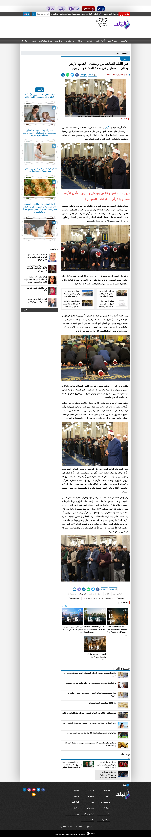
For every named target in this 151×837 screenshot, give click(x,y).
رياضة (80, 41)
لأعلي (124, 785)
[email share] (63, 75)
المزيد (25, 310)
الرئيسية (124, 41)
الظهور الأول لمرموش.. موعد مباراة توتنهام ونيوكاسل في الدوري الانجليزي (113, 14)
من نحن (90, 826)
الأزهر (107, 128)
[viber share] (79, 589)
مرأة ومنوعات (45, 41)
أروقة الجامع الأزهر (73, 598)
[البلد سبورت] (88, 8)
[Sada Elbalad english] (50, 8)
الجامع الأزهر (117, 594)
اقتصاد (108, 814)
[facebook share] (77, 75)
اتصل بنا (79, 826)
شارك (82, 75)
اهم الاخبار (112, 41)
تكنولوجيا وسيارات (88, 814)
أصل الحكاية (106, 808)
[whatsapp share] (67, 75)
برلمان (77, 814)
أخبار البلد (100, 41)
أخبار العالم (23, 41)
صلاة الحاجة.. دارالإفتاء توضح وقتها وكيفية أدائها (63, 14)
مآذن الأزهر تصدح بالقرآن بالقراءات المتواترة (84, 594)
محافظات (76, 808)
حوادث (89, 41)
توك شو (58, 41)
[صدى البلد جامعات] (74, 8)
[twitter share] (72, 75)
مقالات (92, 820)
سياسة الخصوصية (65, 826)
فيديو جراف (90, 808)
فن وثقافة (70, 41)
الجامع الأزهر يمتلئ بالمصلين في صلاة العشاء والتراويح (104, 598)
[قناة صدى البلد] (101, 8)
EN (27, 14)
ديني (34, 41)
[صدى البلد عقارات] (61, 8)
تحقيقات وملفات (104, 820)
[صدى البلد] (122, 23)
